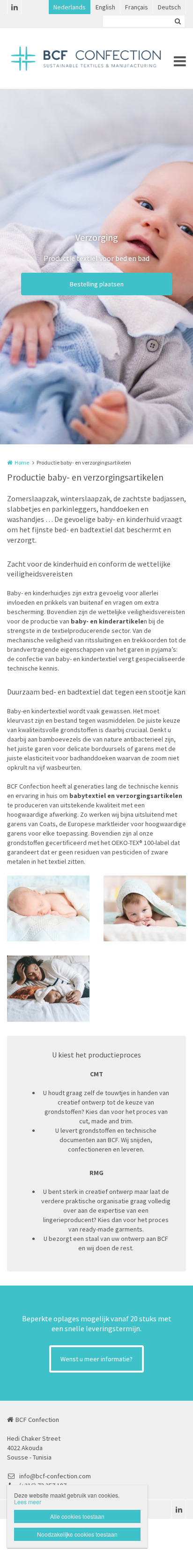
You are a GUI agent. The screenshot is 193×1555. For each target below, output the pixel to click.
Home (22, 462)
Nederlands (69, 7)
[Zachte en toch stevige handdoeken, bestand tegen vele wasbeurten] (145, 909)
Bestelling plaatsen (97, 284)
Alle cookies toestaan (77, 1516)
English (105, 7)
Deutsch (169, 7)
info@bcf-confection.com (55, 1476)
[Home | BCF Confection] (96, 58)
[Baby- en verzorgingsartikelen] (48, 988)
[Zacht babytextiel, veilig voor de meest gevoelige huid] (48, 909)
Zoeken (178, 21)
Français (136, 7)
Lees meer (27, 1502)
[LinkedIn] (14, 7)
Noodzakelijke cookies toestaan (77, 1534)
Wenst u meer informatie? (96, 1359)
